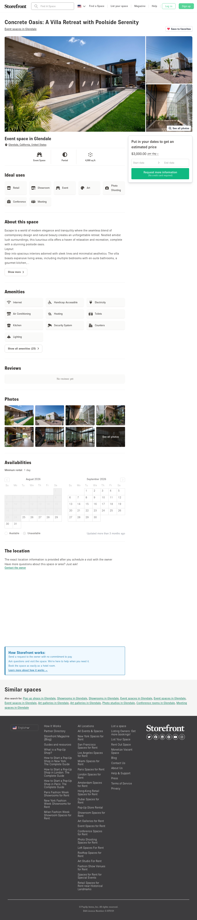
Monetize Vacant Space (121, 751)
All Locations (86, 726)
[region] (65, 612)
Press (114, 778)
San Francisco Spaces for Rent (88, 746)
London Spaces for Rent (89, 776)
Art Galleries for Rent (91, 821)
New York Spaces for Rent (91, 738)
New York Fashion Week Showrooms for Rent (57, 804)
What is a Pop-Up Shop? (55, 751)
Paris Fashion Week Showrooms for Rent (56, 794)
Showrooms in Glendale (72, 698)
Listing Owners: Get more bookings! (123, 732)
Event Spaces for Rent (91, 826)
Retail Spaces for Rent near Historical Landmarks (90, 886)
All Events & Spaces (90, 731)
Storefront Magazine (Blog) (56, 738)
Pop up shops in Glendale (39, 698)
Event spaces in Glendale (136, 698)
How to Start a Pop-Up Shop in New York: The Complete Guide (58, 761)
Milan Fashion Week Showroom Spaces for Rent (57, 815)
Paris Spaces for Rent (91, 769)
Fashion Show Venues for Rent (91, 868)
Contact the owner (15, 567)
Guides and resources (57, 744)
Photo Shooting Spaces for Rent (88, 841)
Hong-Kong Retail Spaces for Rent (88, 792)
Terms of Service (121, 783)
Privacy (115, 788)
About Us (117, 768)
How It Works (52, 726)
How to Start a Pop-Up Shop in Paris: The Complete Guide (58, 784)
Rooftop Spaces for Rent (89, 854)
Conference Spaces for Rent (90, 833)
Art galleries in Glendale (53, 703)
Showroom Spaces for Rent (91, 814)
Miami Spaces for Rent (88, 762)
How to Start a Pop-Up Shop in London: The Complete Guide (58, 772)
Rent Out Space (121, 744)
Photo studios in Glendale (118, 703)
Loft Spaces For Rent (91, 847)
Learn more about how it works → (28, 670)
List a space (118, 726)
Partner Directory (54, 731)
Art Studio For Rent (90, 861)
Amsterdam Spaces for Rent (90, 784)
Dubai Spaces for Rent (88, 801)
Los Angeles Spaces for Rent (90, 754)
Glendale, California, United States (27, 144)
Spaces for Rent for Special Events (90, 876)
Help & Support (120, 773)
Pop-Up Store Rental (90, 807)
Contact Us (118, 763)
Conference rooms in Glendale (155, 703)
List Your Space (120, 739)
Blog (114, 757)
